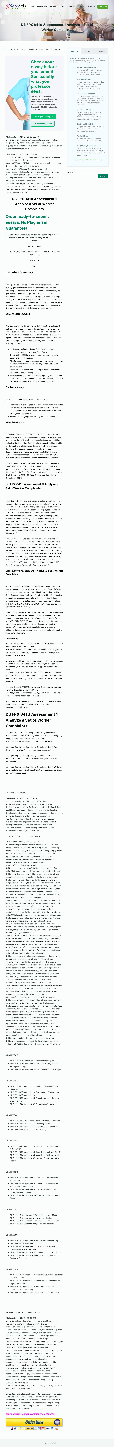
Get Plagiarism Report (43, 116)
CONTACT (72, 6)
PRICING (81, 6)
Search (70, 172)
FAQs (64, 6)
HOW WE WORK (42, 6)
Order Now (103, 7)
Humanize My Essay (43, 124)
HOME (33, 6)
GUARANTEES (55, 6)
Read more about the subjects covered (88, 160)
